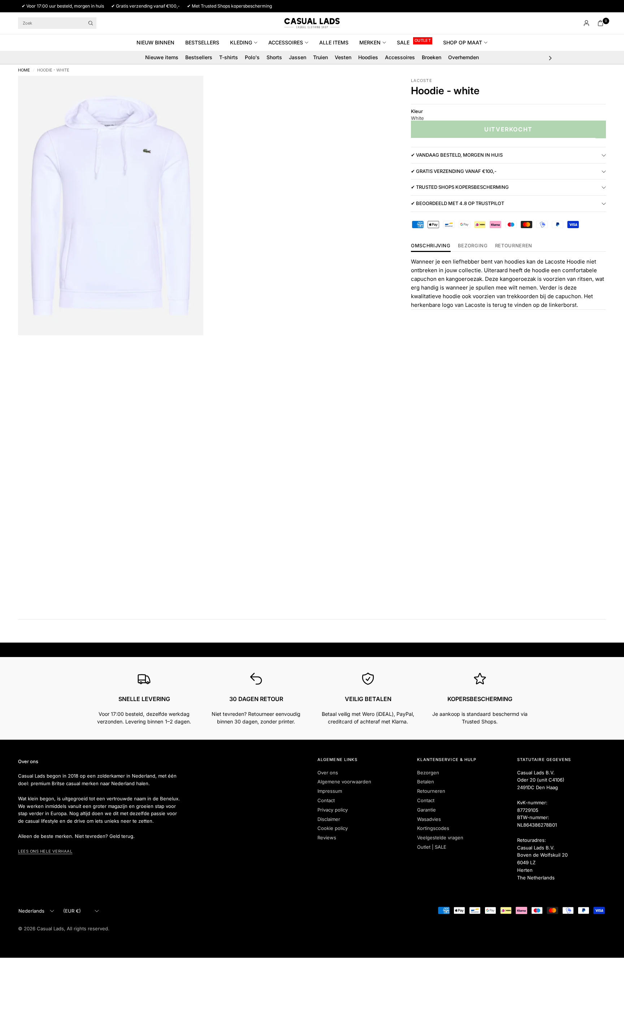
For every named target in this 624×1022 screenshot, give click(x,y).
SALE (403, 42)
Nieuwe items (161, 57)
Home (24, 70)
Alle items (333, 42)
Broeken (431, 57)
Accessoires (285, 42)
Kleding (241, 42)
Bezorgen (428, 772)
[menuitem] (158, 42)
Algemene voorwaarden (344, 781)
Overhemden (463, 57)
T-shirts (228, 57)
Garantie (426, 810)
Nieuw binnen (155, 42)
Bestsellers (202, 42)
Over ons (327, 772)
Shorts (274, 57)
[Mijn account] (586, 23)
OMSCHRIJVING (431, 245)
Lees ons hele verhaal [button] (45, 851)
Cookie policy (332, 828)
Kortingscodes (433, 828)
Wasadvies (429, 819)
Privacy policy (332, 810)
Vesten (343, 57)
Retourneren (431, 791)
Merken (370, 42)
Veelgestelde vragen (440, 837)
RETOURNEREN (513, 245)
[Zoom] (188, 91)
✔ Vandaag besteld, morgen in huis (457, 155)
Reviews (326, 837)
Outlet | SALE (431, 847)
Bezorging (473, 245)
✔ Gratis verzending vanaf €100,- (454, 171)
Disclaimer (328, 819)
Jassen (297, 57)
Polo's (252, 57)
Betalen (425, 781)
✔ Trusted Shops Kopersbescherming (460, 187)
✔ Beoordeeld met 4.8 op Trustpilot (457, 203)
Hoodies (368, 57)
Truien (320, 57)
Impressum (329, 791)
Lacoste (421, 80)
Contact (326, 800)
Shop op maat (462, 42)
